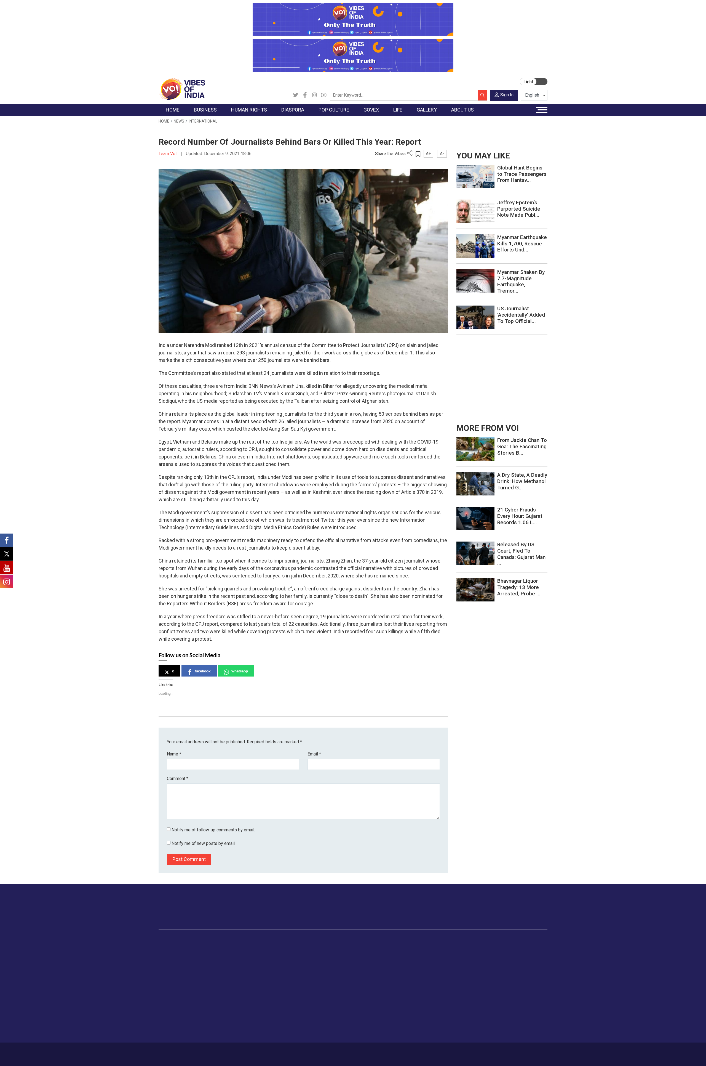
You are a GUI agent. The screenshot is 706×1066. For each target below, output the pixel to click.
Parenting (425, 975)
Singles (423, 989)
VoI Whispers (339, 954)
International (203, 121)
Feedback (252, 1051)
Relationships (429, 968)
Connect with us (515, 912)
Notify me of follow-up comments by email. (213, 829)
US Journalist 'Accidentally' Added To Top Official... (521, 314)
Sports (423, 1016)
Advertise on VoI (502, 947)
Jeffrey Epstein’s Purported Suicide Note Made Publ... (518, 208)
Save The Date (468, 947)
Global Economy (218, 961)
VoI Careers (498, 989)
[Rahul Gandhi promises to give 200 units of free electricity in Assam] (475, 448)
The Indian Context (181, 961)
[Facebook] (305, 95)
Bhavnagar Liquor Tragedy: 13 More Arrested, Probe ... (519, 587)
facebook (203, 671)
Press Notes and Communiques (516, 954)
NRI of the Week (281, 961)
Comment (177, 778)
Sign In (507, 94)
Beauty (423, 1023)
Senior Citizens (430, 982)
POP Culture (308, 941)
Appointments (339, 968)
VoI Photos (465, 982)
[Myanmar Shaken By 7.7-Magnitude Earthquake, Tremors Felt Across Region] (475, 280)
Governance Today (343, 947)
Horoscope (427, 947)
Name (174, 754)
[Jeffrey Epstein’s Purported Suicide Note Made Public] (475, 211)
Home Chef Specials (384, 947)
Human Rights (246, 941)
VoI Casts (464, 968)
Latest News (175, 954)
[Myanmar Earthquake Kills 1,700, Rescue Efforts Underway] (475, 245)
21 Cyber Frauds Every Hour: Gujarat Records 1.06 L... (519, 516)
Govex (327, 941)
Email (314, 754)
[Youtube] (323, 95)
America (273, 947)
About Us (203, 1051)
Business (207, 941)
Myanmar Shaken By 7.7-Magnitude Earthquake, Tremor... (521, 281)
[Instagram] (314, 95)
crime (169, 975)
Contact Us (227, 1051)
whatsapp (239, 671)
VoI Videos (465, 961)
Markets (211, 968)
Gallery (456, 941)
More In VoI (493, 941)
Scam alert (497, 961)
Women (424, 954)
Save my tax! (216, 975)
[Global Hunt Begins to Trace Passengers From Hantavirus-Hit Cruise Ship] (475, 176)
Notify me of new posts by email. (204, 843)
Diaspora (268, 941)
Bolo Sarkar (337, 961)
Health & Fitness (432, 1003)
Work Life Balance (433, 996)
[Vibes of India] (182, 88)
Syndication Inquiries (505, 982)
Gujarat (170, 968)
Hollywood (311, 954)
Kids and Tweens (432, 1009)
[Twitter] (295, 95)
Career (182, 1051)
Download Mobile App (515, 1054)
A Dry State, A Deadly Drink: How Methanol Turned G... (522, 481)
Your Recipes (378, 961)
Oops (492, 975)
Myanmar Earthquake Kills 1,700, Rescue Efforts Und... (522, 243)
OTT (306, 961)
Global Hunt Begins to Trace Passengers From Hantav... (522, 174)
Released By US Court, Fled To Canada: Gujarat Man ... (521, 553)
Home (164, 121)
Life (415, 941)
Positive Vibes (177, 989)
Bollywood (311, 947)
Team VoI (168, 153)
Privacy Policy (279, 1051)
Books (308, 968)
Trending (172, 947)
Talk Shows (465, 954)
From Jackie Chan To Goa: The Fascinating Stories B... (522, 446)
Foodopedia (372, 941)
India (208, 947)
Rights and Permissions (508, 996)
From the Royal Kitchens (388, 954)
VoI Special (174, 982)
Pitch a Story (499, 968)
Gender (423, 961)
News (179, 121)
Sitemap (305, 1051)
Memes (462, 975)
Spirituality (426, 1030)
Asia (270, 954)
